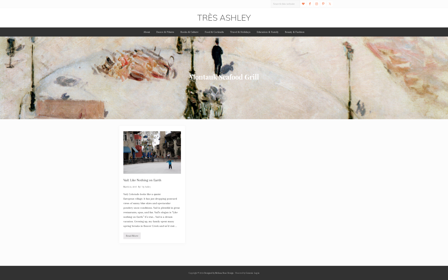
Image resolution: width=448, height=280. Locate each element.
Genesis (249, 273)
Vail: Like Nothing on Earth (142, 180)
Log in (256, 273)
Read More (132, 236)
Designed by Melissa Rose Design (218, 273)
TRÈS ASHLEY (224, 18)
